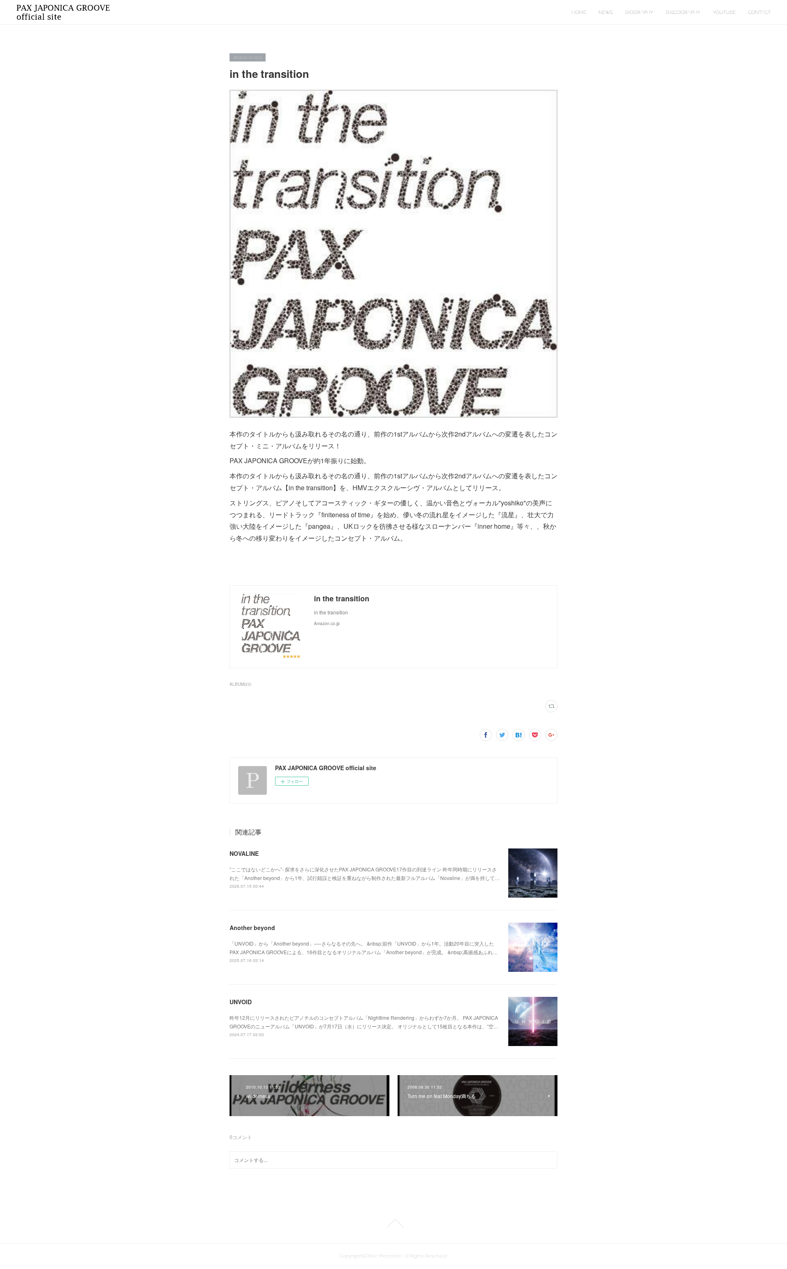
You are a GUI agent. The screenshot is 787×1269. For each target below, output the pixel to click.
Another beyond (252, 927)
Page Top (393, 1223)
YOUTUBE (724, 12)
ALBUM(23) (240, 684)
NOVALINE (244, 853)
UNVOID (241, 1002)
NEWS (605, 12)
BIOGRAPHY (639, 12)
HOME (578, 12)
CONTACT (759, 12)
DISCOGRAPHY (683, 12)
